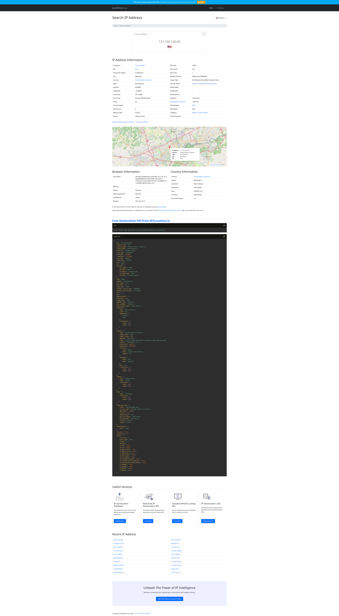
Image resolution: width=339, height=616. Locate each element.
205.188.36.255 (118, 558)
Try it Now (177, 521)
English (221, 18)
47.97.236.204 (175, 554)
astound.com (196, 84)
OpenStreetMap (215, 165)
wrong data (162, 207)
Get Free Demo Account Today (169, 599)
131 (135, 613)
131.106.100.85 (140, 65)
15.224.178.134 (176, 562)
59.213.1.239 (175, 558)
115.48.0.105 (175, 547)
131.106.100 (146, 613)
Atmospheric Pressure (177, 102)
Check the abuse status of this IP (123, 122)
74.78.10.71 (116, 562)
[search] (204, 34)
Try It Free (148, 521)
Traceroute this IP (142, 122)
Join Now (201, 2)
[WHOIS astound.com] (208, 84)
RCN (136, 69)
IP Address (220, 8)
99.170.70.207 (175, 540)
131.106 (139, 613)
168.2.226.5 (175, 569)
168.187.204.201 (118, 572)
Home (211, 8)
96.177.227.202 (118, 547)
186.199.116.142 (118, 565)
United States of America (143, 80)
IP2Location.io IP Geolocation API (169, 210)
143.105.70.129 (176, 565)
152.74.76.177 (175, 572)
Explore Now (120, 521)
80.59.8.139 (175, 543)
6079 (193, 105)
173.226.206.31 (118, 569)
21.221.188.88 (117, 554)
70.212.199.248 (118, 540)
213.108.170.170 (118, 543)
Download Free (208, 521)
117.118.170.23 (118, 551)
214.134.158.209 (176, 551)
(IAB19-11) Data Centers (200, 113)
